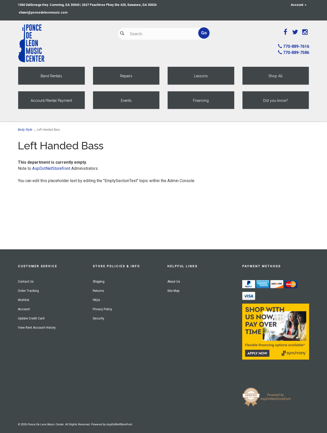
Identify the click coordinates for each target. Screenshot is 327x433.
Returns (98, 291)
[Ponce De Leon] (64, 43)
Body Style (25, 129)
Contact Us (26, 281)
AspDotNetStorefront (51, 168)
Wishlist (23, 300)
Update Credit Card (31, 318)
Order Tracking (28, 291)
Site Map (173, 291)
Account (297, 5)
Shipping (98, 281)
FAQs (96, 300)
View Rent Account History (37, 327)
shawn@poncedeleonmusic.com (43, 12)
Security (98, 318)
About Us (173, 281)
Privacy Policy (102, 309)
